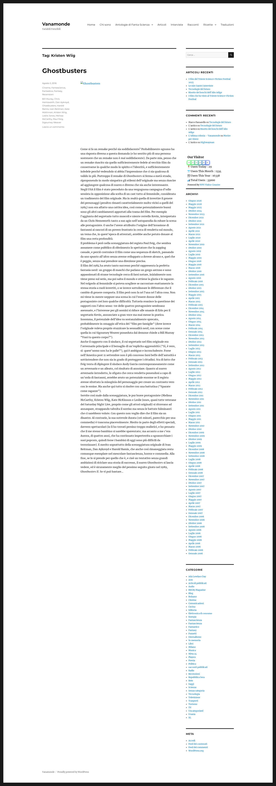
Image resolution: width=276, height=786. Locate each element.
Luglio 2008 (194, 459)
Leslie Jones (48, 115)
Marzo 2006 (194, 546)
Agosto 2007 (194, 489)
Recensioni (48, 94)
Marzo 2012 (194, 385)
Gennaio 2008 (195, 473)
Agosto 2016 (194, 278)
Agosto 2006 (194, 530)
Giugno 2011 (194, 415)
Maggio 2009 (195, 446)
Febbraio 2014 (195, 328)
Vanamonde (56, 24)
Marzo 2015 (194, 301)
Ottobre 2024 (195, 211)
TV (189, 707)
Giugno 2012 (194, 375)
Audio (191, 586)
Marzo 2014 (194, 325)
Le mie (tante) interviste (200, 85)
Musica (192, 650)
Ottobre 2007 (195, 483)
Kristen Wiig (60, 112)
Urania (191, 714)
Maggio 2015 (194, 295)
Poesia (191, 660)
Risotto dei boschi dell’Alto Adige (205, 92)
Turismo (192, 704)
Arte (190, 580)
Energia (192, 616)
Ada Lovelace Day (197, 576)
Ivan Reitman (57, 109)
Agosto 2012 (194, 368)
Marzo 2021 (194, 234)
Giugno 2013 (194, 352)
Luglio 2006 (194, 533)
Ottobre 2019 (195, 247)
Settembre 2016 (196, 274)
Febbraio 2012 (195, 389)
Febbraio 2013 (195, 358)
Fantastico (47, 91)
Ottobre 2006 (195, 523)
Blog (190, 593)
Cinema (46, 87)
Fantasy (58, 91)
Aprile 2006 (194, 543)
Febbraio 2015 (195, 305)
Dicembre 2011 (195, 395)
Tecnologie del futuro (199, 89)
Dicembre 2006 (196, 516)
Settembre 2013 (196, 345)
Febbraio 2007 (195, 509)
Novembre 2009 (196, 436)
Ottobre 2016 (195, 271)
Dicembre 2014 (196, 308)
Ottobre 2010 (194, 429)
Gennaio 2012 (195, 392)
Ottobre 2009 (195, 439)
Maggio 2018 (194, 264)
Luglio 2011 (194, 412)
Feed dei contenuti (197, 744)
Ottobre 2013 (194, 342)
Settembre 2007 (196, 486)
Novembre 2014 (196, 311)
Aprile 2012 (194, 382)
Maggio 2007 (195, 499)
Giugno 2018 (194, 261)
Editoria (192, 610)
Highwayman (207, 142)
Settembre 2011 (196, 405)
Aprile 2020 (194, 241)
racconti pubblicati (197, 667)
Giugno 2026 (195, 200)
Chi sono (105, 24)
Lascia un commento (53, 127)
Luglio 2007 (194, 493)
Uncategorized (195, 711)
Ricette (208, 24)
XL (189, 717)
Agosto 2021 (194, 227)
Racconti (193, 24)
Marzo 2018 (194, 268)
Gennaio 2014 (195, 331)
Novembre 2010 (196, 426)
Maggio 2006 (195, 540)
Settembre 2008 (196, 456)
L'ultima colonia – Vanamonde (204, 135)
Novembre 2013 (196, 338)
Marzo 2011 (194, 422)
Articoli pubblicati (197, 583)
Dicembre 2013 (195, 335)
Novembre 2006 (196, 520)
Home (91, 24)
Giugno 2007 (195, 496)
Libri (190, 643)
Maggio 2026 (195, 204)
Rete (190, 680)
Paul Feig (58, 119)
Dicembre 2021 (196, 217)
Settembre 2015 (196, 291)
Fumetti (192, 633)
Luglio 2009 (194, 442)
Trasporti (193, 700)
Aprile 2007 (194, 503)
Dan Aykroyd (62, 102)
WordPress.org (196, 750)
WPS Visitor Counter (210, 184)
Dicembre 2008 (196, 449)
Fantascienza (58, 87)
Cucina (191, 606)
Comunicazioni (196, 603)
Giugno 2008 (195, 462)
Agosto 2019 (194, 251)
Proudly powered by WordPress (73, 772)
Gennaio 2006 (195, 553)
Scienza (192, 687)
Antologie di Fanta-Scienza (132, 24)
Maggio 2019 (195, 258)
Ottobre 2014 (194, 315)
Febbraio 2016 (195, 281)
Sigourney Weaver (51, 122)
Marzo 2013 (194, 355)
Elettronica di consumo (200, 613)
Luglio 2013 (194, 348)
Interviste (177, 24)
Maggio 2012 (194, 378)
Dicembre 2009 (196, 432)
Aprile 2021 (194, 231)
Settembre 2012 (196, 365)
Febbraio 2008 (195, 469)
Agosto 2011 (194, 409)
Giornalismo (194, 637)
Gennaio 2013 (195, 362)
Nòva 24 (192, 653)
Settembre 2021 (196, 224)
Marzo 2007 (194, 506)
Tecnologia (194, 694)
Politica (192, 664)
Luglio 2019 (194, 254)
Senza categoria (196, 690)
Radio (191, 670)
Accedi (191, 740)
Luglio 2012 (194, 372)
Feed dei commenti (198, 747)
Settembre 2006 (196, 526)
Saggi (191, 684)
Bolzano (192, 596)
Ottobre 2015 (194, 288)
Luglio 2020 (194, 237)
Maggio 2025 (195, 207)
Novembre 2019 (196, 244)
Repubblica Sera (196, 677)
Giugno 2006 (195, 536)
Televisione (194, 697)
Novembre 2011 (196, 399)
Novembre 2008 (196, 452)
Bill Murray (47, 99)
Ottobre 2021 (194, 221)
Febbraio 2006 (195, 550)
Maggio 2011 (194, 419)
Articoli (161, 24)
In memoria (194, 640)
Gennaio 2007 (195, 513)
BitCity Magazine (197, 590)
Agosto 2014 (194, 318)
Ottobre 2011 (194, 402)
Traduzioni (227, 24)
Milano (192, 647)
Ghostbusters (64, 71)
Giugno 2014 (194, 321)
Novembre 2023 (196, 214)
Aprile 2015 (194, 298)
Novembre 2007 (196, 479)
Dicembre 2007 (196, 476)
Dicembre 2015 (196, 284)
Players (192, 657)
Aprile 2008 (194, 466)
